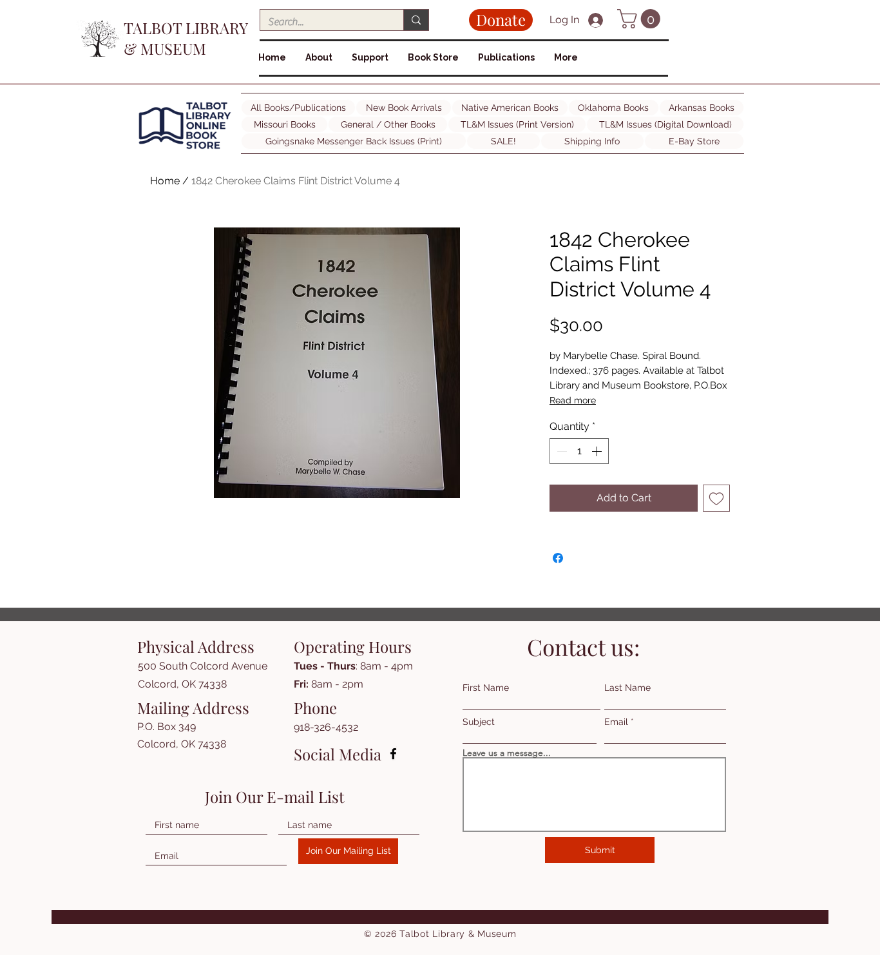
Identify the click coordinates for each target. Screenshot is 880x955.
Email (616, 721)
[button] (641, 18)
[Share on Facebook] (558, 558)
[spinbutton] (579, 451)
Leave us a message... (507, 752)
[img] (185, 149)
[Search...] (415, 20)
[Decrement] (560, 451)
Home (165, 181)
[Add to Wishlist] (716, 498)
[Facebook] (393, 753)
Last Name (627, 687)
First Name (486, 687)
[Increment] (598, 451)
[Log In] (597, 20)
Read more (573, 400)
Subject (479, 721)
